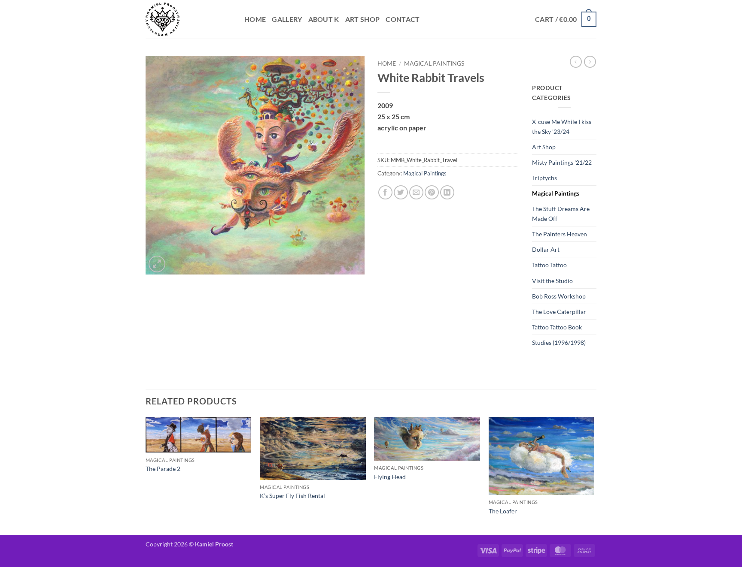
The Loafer (503, 511)
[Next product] (576, 62)
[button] (565, 19)
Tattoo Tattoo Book (557, 327)
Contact (403, 19)
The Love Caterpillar (559, 311)
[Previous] (146, 475)
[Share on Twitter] (401, 192)
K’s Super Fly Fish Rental (292, 495)
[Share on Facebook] (385, 192)
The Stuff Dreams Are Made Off (561, 213)
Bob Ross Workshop (559, 296)
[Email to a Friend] (416, 192)
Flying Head (390, 476)
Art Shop (362, 19)
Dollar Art (546, 249)
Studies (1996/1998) (559, 342)
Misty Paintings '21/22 (562, 162)
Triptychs (544, 177)
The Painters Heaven (559, 234)
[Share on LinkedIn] (447, 192)
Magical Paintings (434, 63)
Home (255, 19)
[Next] (593, 475)
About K (323, 19)
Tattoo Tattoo (549, 264)
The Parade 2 (163, 468)
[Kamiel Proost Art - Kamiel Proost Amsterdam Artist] (188, 19)
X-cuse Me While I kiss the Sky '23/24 (561, 126)
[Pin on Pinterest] (432, 192)
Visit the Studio (552, 280)
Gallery (287, 19)
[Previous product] (590, 62)
